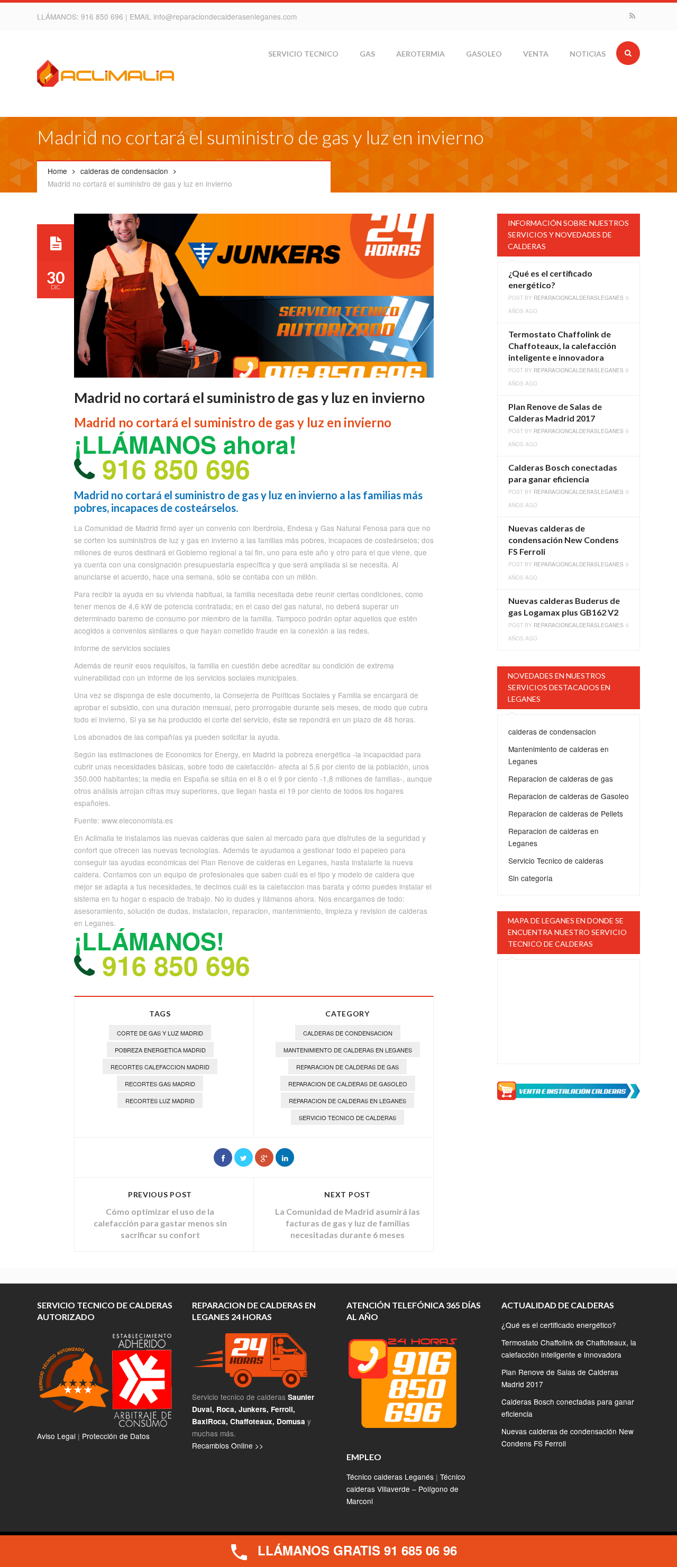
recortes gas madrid (160, 1083)
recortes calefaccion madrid (160, 1066)
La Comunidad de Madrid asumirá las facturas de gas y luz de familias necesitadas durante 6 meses (347, 1223)
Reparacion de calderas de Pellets (565, 813)
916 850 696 (103, 16)
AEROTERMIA (420, 53)
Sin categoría (530, 878)
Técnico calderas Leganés (390, 1476)
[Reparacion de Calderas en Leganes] (106, 75)
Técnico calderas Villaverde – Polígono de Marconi (405, 1488)
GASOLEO (484, 53)
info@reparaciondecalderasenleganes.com (225, 16)
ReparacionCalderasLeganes (579, 297)
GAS (367, 53)
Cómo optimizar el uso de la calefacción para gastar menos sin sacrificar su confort (160, 1223)
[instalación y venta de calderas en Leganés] (568, 1089)
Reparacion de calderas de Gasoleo (347, 1083)
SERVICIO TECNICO (303, 53)
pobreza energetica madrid (160, 1050)
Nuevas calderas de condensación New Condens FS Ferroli (563, 539)
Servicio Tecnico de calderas (347, 1117)
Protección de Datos (116, 1436)
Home (57, 171)
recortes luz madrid (160, 1100)
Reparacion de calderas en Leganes (347, 1100)
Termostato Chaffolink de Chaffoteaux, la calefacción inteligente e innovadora (562, 345)
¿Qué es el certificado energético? (558, 1324)
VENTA (535, 53)
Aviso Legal (56, 1436)
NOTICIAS (588, 53)
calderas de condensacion (124, 171)
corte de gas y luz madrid (160, 1033)
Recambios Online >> (227, 1445)
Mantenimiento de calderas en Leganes (347, 1050)
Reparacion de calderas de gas (347, 1066)
